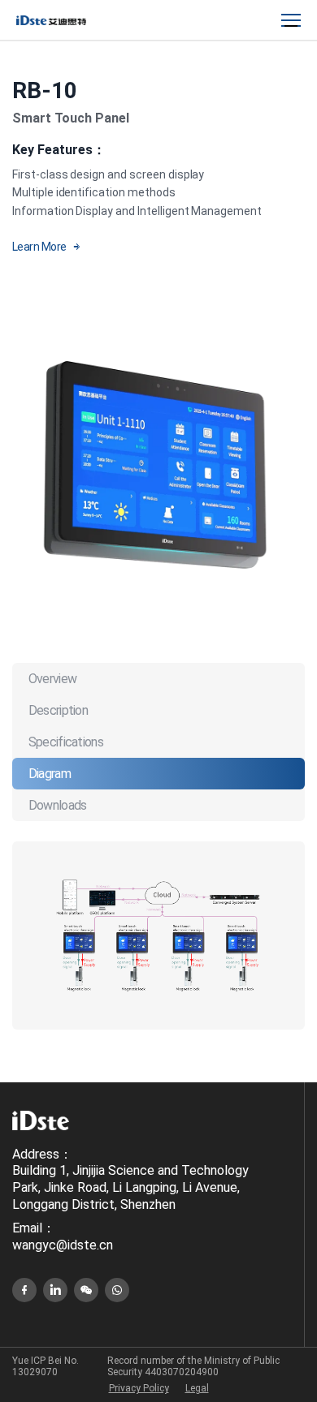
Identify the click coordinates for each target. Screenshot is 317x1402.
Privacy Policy (139, 1388)
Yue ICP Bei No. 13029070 (45, 1366)
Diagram (49, 773)
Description (58, 710)
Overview (52, 678)
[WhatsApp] (117, 1290)
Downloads (57, 805)
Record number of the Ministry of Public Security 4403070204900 (193, 1366)
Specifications (65, 742)
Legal (197, 1388)
